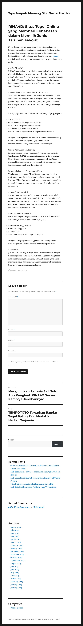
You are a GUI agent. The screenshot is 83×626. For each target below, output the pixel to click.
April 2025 (14, 576)
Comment (13, 297)
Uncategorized (16, 608)
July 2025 (14, 566)
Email (11, 340)
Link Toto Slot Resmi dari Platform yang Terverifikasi (33, 487)
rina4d (55, 56)
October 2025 (16, 557)
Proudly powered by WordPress (48, 619)
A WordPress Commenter (19, 507)
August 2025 (15, 563)
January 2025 (16, 585)
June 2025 (14, 569)
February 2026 (16, 545)
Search (11, 440)
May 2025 (14, 573)
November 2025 (17, 554)
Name (11, 330)
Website (12, 351)
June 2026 (14, 533)
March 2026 (15, 542)
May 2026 (14, 536)
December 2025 (17, 551)
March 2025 (15, 579)
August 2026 (15, 527)
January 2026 (16, 548)
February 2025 (16, 582)
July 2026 (14, 530)
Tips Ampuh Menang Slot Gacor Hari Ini (39, 13)
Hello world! (39, 507)
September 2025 (17, 560)
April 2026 (14, 539)
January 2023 (16, 588)
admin (13, 270)
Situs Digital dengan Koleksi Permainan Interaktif (31, 484)
